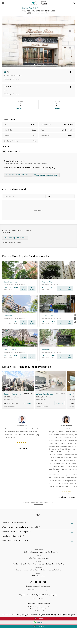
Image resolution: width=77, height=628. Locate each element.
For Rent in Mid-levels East (19, 175)
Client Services (38, 549)
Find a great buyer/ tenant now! (15, 238)
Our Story (15, 564)
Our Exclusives (33, 552)
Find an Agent (32, 558)
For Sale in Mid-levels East (46, 175)
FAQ (33, 576)
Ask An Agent (34, 570)
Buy (20, 552)
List (41, 552)
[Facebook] (35, 581)
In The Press (60, 564)
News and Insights (22, 570)
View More (19, 108)
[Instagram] (31, 581)
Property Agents (38, 564)
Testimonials (50, 564)
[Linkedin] (40, 581)
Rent (25, 552)
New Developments (51, 552)
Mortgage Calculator (54, 570)
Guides (43, 570)
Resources (38, 567)
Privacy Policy (31, 603)
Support (38, 573)
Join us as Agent (43, 558)
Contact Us (41, 576)
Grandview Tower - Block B (12, 394)
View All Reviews (38, 504)
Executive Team (26, 564)
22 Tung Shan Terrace (44, 394)
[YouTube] (44, 581)
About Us (38, 561)
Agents (38, 555)
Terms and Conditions (43, 603)
